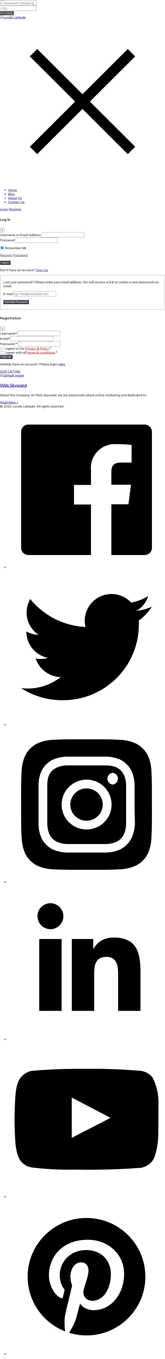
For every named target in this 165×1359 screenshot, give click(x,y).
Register (15, 209)
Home (12, 190)
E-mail (8, 294)
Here (61, 364)
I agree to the (28, 348)
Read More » (9, 402)
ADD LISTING (10, 371)
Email (5, 339)
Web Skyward (13, 385)
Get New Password (16, 302)
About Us (15, 198)
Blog (11, 194)
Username (8, 333)
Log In (5, 262)
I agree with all (31, 352)
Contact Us (16, 202)
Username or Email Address (20, 235)
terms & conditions (41, 352)
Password (7, 240)
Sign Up (42, 270)
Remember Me (16, 248)
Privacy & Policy (37, 348)
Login (4, 209)
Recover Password (14, 255)
